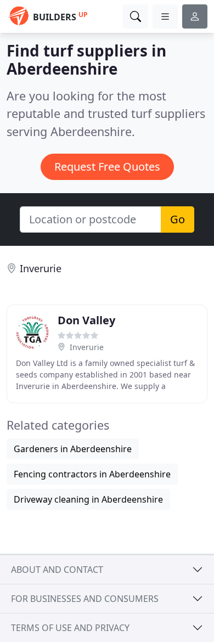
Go (177, 219)
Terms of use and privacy (70, 628)
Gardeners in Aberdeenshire (73, 449)
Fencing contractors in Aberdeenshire (92, 474)
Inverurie (40, 268)
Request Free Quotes (107, 166)
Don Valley (86, 320)
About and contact (57, 570)
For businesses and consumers (85, 599)
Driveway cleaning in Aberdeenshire (88, 499)
